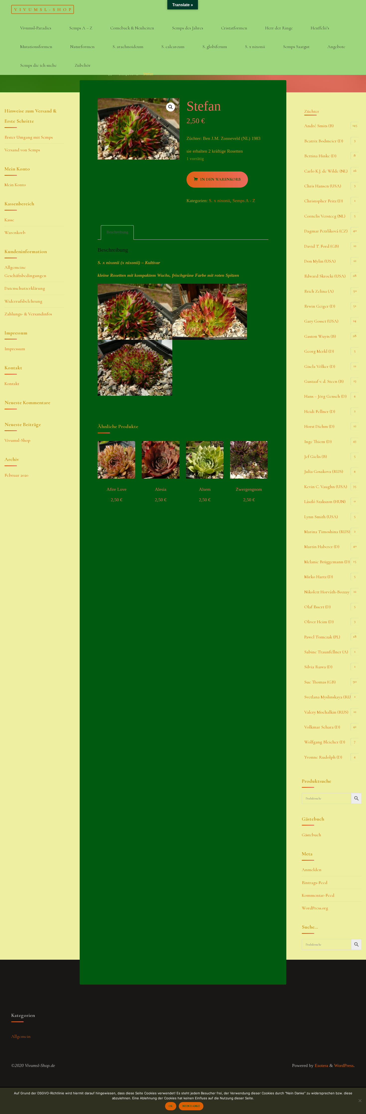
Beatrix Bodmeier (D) (323, 141)
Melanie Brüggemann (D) (327, 561)
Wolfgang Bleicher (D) (324, 742)
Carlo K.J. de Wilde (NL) (326, 171)
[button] (170, 107)
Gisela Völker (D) (319, 366)
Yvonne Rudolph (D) (323, 757)
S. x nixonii (219, 200)
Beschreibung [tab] (117, 232)
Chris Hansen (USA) (322, 186)
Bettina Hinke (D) (320, 156)
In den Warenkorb (220, 179)
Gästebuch (311, 834)
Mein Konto (15, 184)
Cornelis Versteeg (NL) (324, 216)
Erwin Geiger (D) (319, 306)
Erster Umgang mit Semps (28, 137)
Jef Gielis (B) (315, 456)
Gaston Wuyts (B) (320, 336)
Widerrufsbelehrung (23, 301)
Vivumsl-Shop (43, 9)
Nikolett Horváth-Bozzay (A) (330, 592)
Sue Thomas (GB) (320, 682)
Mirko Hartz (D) (318, 576)
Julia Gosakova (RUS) (323, 471)
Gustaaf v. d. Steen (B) (324, 381)
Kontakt (11, 383)
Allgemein (21, 1036)
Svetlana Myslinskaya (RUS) (329, 697)
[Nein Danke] (359, 1100)
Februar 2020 (16, 475)
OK (171, 1106)
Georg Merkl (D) (319, 351)
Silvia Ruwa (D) (318, 666)
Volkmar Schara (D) (322, 727)
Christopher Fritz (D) (323, 201)
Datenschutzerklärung (24, 288)
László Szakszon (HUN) (325, 501)
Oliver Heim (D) (319, 621)
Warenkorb (14, 232)
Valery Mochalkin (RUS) (326, 712)
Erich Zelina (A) (319, 291)
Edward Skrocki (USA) (325, 276)
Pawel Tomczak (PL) (322, 637)
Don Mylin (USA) (320, 261)
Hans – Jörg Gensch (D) (325, 396)
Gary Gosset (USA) (321, 321)
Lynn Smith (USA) (321, 516)
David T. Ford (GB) (321, 246)
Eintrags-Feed (314, 882)
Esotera (320, 1065)
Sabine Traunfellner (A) (326, 652)
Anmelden (311, 869)
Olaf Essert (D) (317, 607)
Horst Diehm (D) (319, 426)
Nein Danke (191, 1106)
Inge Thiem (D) (318, 441)
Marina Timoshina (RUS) (327, 531)
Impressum (14, 348)
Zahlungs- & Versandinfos (28, 314)
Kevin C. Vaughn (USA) (325, 486)
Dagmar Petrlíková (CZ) (326, 231)
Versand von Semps (22, 150)
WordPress (344, 1065)
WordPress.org (315, 908)
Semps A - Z (128, 74)
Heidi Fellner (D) (319, 411)
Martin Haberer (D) (321, 546)
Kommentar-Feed (318, 895)
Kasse (9, 220)
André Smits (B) (319, 125)
